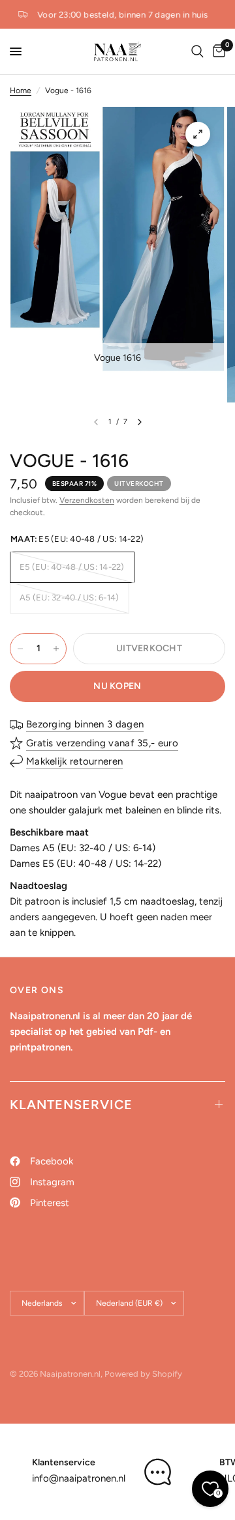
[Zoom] (197, 134)
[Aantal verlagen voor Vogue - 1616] (20, 649)
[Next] (140, 422)
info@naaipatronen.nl (78, 1478)
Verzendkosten (86, 500)
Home (20, 90)
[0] (216, 51)
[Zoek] (197, 51)
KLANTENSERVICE (71, 1104)
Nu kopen (117, 686)
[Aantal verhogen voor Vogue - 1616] (56, 649)
